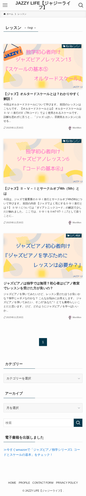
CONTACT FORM (42, 482)
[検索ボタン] (81, 5)
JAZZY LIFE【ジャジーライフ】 (43, 5)
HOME (12, 482)
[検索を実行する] (78, 423)
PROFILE (24, 482)
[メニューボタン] (5, 5)
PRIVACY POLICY (67, 482)
